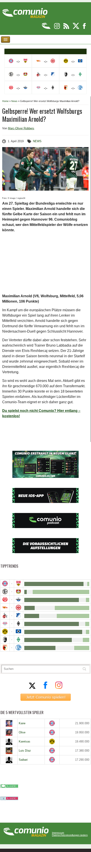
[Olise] (9, 732)
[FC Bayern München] (52, 723)
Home (5, 101)
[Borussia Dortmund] (5, 631)
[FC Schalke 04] (18, 647)
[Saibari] (9, 759)
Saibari (23, 759)
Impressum (58, 833)
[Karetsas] (9, 741)
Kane (22, 723)
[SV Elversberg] (5, 591)
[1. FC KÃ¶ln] (5, 615)
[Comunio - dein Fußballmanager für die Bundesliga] (46, 28)
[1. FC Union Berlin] (5, 607)
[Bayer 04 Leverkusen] (18, 591)
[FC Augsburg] (5, 647)
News (14, 101)
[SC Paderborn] (18, 599)
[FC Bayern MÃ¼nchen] (5, 583)
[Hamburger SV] (18, 631)
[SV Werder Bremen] (18, 639)
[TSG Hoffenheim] (18, 615)
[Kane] (9, 723)
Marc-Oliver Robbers (21, 128)
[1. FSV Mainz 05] (5, 599)
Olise (22, 732)
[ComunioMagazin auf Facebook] (84, 28)
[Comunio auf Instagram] (57, 28)
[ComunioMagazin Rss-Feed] (66, 28)
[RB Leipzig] (5, 623)
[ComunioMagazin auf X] (76, 28)
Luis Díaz (25, 750)
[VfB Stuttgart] (18, 583)
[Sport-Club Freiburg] (5, 639)
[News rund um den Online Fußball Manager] (24, 11)
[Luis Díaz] (9, 750)
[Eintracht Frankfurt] (18, 607)
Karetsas (24, 741)
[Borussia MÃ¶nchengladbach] (18, 623)
